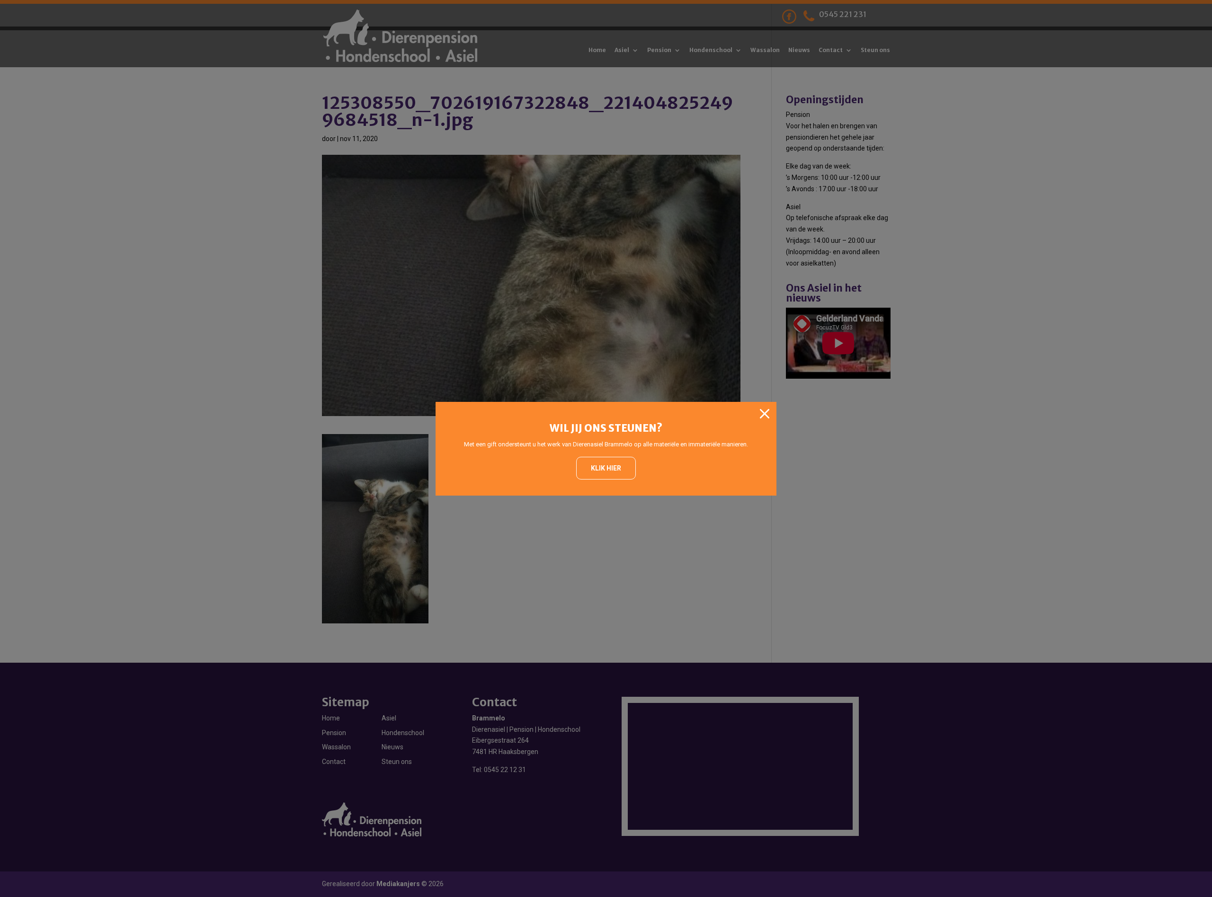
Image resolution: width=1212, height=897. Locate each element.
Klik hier (606, 468)
